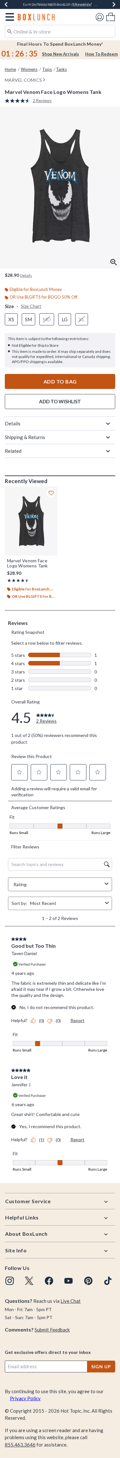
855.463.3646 (20, 1444)
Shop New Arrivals (60, 54)
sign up (101, 1366)
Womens (29, 69)
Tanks (61, 69)
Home (10, 69)
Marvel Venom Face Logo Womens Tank (27, 563)
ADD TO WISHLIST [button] (60, 401)
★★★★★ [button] (17, 580)
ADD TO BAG (60, 381)
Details (12, 423)
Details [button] (26, 275)
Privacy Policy (25, 1398)
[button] (8, 17)
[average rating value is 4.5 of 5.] (19, 100)
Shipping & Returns (25, 437)
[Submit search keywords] (9, 31)
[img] (9, 1281)
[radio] (11, 319)
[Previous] (6, 4)
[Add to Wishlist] (51, 492)
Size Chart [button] (31, 306)
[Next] (114, 4)
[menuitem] (110, 16)
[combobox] (60, 31)
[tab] (60, 188)
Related (13, 451)
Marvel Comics (23, 80)
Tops (47, 69)
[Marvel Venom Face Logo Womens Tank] (31, 521)
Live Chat (70, 1301)
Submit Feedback (52, 1330)
